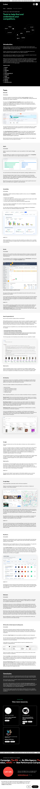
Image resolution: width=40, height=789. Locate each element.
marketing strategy (6, 47)
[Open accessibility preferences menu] (34, 4)
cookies (21, 781)
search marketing (25, 97)
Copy (31, 775)
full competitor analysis (29, 683)
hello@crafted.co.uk (23, 775)
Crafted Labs (9, 8)
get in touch (17, 62)
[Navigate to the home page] (5, 4)
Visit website (5, 94)
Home (4, 8)
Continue (35, 786)
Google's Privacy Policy (6, 784)
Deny (29, 786)
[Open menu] (37, 4)
